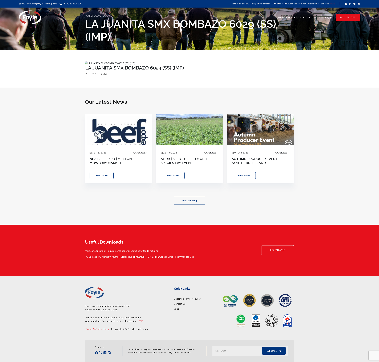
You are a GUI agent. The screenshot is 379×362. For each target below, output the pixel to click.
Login (176, 309)
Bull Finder (348, 17)
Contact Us (180, 304)
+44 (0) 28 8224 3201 (72, 3)
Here (332, 3)
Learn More (277, 250)
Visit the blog (189, 200)
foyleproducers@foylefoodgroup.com (39, 3)
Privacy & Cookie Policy (97, 329)
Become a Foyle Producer (187, 298)
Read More (101, 175)
